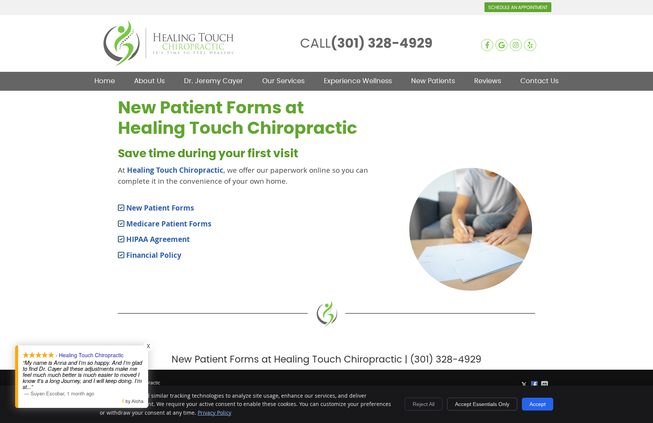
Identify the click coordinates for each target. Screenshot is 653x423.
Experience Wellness (358, 81)
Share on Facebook (535, 384)
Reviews (487, 81)
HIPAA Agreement (157, 239)
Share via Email (545, 384)
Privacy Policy (214, 412)
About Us (149, 81)
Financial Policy (152, 255)
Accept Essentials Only (482, 404)
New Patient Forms (159, 208)
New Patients (433, 81)
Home (104, 81)
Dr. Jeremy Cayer (213, 81)
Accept (537, 404)
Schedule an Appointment (518, 7)
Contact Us (539, 81)
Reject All (424, 404)
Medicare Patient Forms (167, 224)
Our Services (283, 81)
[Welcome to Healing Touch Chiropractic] (170, 66)
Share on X (525, 384)
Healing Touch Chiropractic (175, 170)
